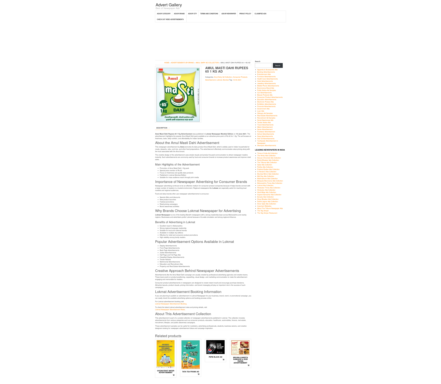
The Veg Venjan (263, 210)
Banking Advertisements (266, 72)
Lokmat (219, 80)
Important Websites (264, 206)
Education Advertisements (266, 99)
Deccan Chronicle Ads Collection (269, 158)
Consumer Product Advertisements (270, 97)
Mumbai (226, 80)
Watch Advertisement (265, 127)
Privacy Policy (245, 13)
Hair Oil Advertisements (265, 138)
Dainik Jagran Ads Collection (267, 201)
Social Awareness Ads (265, 120)
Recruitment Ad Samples (266, 118)
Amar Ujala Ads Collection (266, 204)
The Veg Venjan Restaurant (267, 213)
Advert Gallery (169, 4)
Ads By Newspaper (228, 13)
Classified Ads (260, 13)
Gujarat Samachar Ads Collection (269, 194)
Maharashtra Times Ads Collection (269, 183)
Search (257, 61)
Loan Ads (260, 111)
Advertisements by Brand (182, 62)
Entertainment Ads (264, 74)
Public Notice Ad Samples (266, 90)
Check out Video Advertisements (170, 19)
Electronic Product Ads (265, 102)
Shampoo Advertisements (266, 145)
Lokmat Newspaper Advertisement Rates (170, 309)
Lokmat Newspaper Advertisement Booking (171, 304)
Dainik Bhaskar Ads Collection (268, 160)
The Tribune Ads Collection (267, 162)
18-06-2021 (237, 80)
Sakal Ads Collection (264, 165)
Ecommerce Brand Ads (265, 88)
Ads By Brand (179, 13)
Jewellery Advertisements (266, 83)
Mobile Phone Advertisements (268, 86)
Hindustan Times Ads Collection (268, 187)
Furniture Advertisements (266, 76)
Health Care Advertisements (267, 79)
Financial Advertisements (266, 106)
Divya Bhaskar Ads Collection (267, 199)
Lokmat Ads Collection (265, 185)
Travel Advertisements (265, 125)
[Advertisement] (220, 41)
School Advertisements (265, 134)
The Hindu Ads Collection (266, 155)
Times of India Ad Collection (267, 153)
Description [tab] (161, 128)
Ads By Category (163, 13)
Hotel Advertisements (265, 81)
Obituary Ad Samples (265, 113)
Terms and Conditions (209, 13)
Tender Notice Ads (264, 122)
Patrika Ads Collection (265, 167)
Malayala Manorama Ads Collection (270, 181)
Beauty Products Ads (264, 95)
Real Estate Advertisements (267, 115)
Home (166, 62)
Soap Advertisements (265, 136)
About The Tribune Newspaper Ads (270, 208)
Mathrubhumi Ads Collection (267, 178)
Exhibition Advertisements (266, 104)
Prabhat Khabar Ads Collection (268, 169)
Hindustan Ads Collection (266, 190)
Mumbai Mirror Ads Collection (268, 174)
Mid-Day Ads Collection (265, 176)
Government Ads (263, 108)
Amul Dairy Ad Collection (207, 62)
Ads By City (192, 13)
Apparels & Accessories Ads (267, 69)
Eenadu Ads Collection (265, 197)
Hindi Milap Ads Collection (266, 192)
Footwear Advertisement (266, 131)
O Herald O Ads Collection (266, 171)
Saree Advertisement (265, 129)
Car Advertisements (264, 92)
